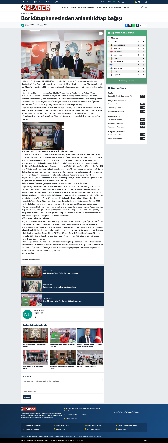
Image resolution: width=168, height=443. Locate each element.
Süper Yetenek (83, 436)
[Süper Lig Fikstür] (144, 88)
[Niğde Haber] (27, 314)
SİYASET (90, 7)
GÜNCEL (65, 7)
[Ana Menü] (146, 7)
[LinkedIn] (126, 412)
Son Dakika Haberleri (93, 429)
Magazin (35, 436)
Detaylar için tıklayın (126, 81)
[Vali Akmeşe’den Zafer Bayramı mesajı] (35, 335)
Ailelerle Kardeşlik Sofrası (86, 366)
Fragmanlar (69, 436)
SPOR (105, 7)
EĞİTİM (98, 7)
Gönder (27, 397)
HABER (23, 436)
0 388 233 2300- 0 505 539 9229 (77, 414)
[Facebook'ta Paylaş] (126, 25)
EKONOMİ (82, 7)
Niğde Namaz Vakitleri (94, 425)
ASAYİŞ (73, 7)
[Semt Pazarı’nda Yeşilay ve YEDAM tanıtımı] (63, 335)
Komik (41, 436)
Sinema (46, 436)
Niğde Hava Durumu (62, 425)
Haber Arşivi (122, 429)
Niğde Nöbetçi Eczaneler (33, 425)
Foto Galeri (39, 2)
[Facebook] (116, 412)
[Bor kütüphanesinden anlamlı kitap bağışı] (62, 54)
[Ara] (142, 7)
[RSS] (137, 412)
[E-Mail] (35, 317)
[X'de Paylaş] (130, 25)
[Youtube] (130, 412)
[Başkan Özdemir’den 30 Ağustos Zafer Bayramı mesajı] (90, 335)
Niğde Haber (39, 313)
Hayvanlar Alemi (60, 436)
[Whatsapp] (133, 412)
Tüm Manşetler (61, 429)
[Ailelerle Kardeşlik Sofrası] (90, 357)
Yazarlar (60, 2)
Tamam (145, 440)
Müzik (76, 436)
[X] (119, 412)
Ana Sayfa (27, 2)
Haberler (24, 13)
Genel (51, 436)
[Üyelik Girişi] (145, 2)
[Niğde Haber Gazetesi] (35, 7)
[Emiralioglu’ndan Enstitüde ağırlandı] (35, 357)
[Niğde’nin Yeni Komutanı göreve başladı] (63, 357)
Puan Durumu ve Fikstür (32, 429)
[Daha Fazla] (137, 25)
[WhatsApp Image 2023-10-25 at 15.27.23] (43, 136)
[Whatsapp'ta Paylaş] (133, 25)
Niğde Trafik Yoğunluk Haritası (127, 425)
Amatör (28, 436)
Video (50, 2)
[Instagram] (123, 412)
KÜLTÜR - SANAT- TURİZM (119, 7)
